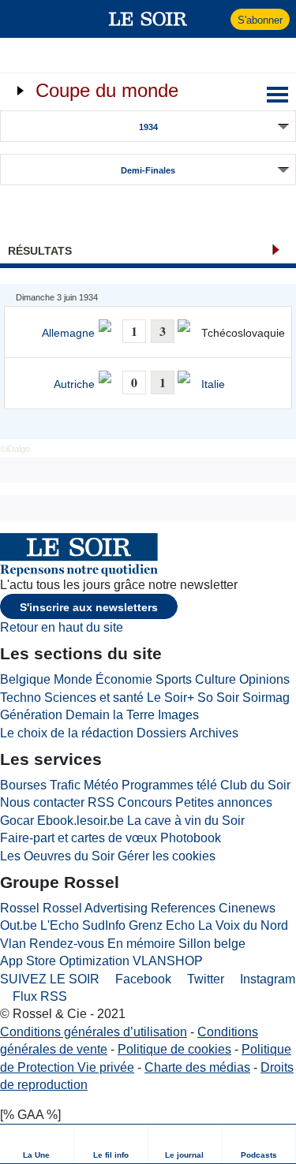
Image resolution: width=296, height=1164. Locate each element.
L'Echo (59, 925)
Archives (213, 733)
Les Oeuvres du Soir (57, 856)
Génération (31, 715)
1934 (148, 127)
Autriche (74, 384)
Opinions (264, 679)
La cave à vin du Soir (186, 820)
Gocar (17, 820)
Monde (73, 679)
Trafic (65, 785)
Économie (124, 679)
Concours (145, 802)
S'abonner (260, 20)
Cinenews (247, 908)
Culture (215, 679)
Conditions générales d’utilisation (93, 1032)
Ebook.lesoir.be (80, 820)
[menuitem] (37, 1144)
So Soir (218, 697)
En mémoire (141, 943)
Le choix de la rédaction (66, 733)
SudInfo (104, 925)
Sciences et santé (94, 697)
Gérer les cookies (166, 856)
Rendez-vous (66, 943)
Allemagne (68, 333)
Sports (173, 679)
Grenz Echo (162, 925)
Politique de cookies (174, 1049)
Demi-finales (148, 170)
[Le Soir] (148, 19)
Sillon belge (211, 943)
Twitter (204, 979)
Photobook (190, 838)
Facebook (141, 979)
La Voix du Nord (243, 925)
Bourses (23, 785)
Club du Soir (255, 785)
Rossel (19, 908)
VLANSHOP (168, 961)
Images (178, 715)
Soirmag (266, 697)
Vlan (13, 943)
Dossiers (161, 733)
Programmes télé (169, 785)
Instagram (266, 979)
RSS (101, 802)
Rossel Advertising (95, 908)
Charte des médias (197, 1067)
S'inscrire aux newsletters (89, 607)
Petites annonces (223, 802)
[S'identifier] (216, 19)
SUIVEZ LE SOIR (49, 979)
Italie (213, 384)
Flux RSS (38, 996)
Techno (20, 697)
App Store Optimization (64, 961)
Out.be (18, 925)
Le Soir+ (170, 697)
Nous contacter (42, 802)
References (183, 908)
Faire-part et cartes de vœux (78, 838)
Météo (101, 785)
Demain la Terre (110, 715)
